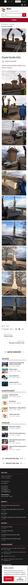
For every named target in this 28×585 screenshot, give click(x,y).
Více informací (20, 578)
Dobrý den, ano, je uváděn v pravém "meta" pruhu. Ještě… (14, 549)
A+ (8, 1)
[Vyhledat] (24, 15)
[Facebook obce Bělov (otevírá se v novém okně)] (22, 5)
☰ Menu (14, 20)
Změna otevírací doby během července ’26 (12, 509)
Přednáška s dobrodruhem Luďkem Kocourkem (13, 517)
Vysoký (23, 1)
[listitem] (14, 83)
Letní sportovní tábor (6, 526)
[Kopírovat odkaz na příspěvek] (22, 329)
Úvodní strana (4, 24)
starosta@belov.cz (6, 491)
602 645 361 (4, 488)
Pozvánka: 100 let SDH (7, 530)
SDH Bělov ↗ (4, 523)
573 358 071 (4, 486)
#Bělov (11, 329)
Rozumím (9, 579)
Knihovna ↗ (4, 502)
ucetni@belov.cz (5, 490)
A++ (12, 1)
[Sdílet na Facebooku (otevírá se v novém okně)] (19, 329)
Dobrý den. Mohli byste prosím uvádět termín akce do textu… (15, 552)
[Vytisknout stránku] (16, 329)
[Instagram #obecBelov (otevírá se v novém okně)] (25, 5)
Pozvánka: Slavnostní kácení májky (10, 534)
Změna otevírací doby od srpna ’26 (10, 505)
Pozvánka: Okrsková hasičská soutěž (11, 538)
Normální (18, 1)
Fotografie (11, 24)
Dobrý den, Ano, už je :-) (10, 556)
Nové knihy (4, 513)
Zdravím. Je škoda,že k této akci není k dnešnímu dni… (13, 559)
